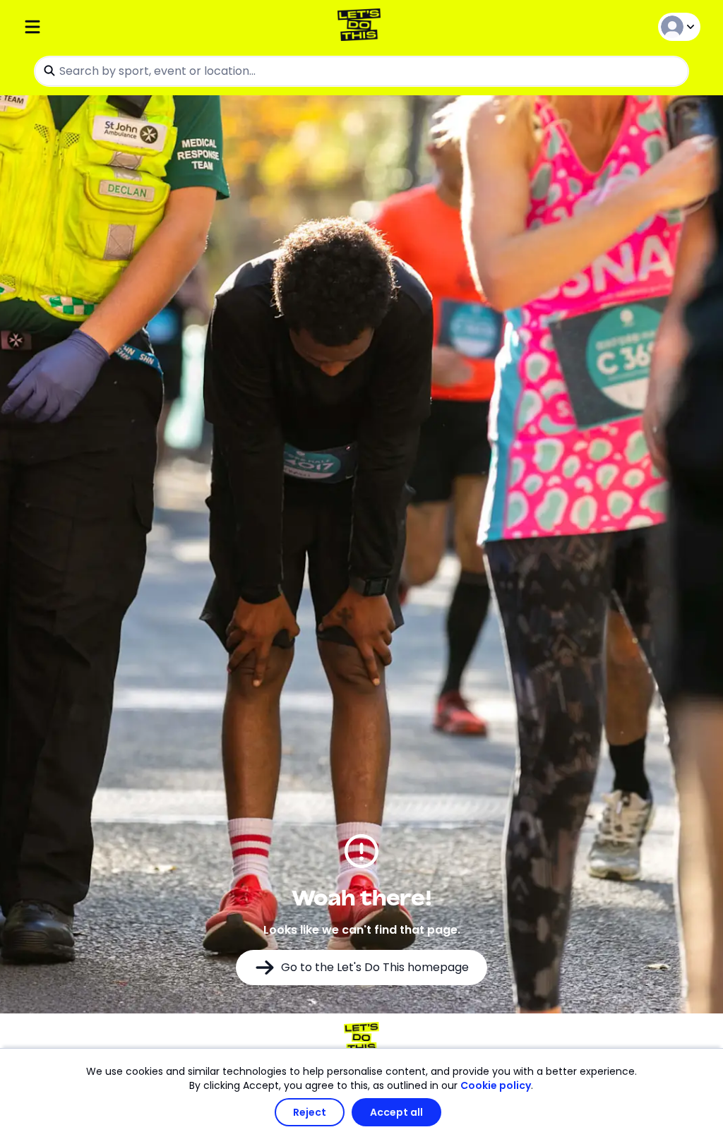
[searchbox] (361, 71)
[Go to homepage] (361, 26)
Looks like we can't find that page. (361, 930)
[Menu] (136, 26)
